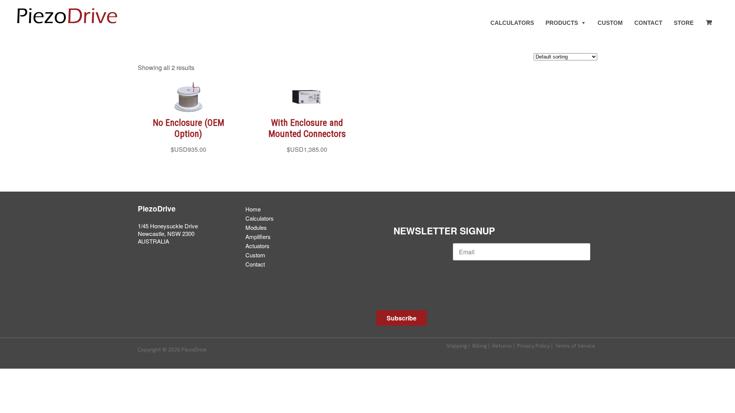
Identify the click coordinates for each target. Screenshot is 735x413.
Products (562, 23)
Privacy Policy (533, 345)
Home (253, 209)
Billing (479, 345)
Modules (256, 227)
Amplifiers (258, 237)
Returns (502, 345)
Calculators (259, 218)
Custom (255, 255)
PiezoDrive (157, 208)
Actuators (257, 246)
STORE (684, 23)
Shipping (456, 345)
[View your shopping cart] (708, 22)
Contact (255, 264)
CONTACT (648, 23)
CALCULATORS (512, 23)
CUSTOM (610, 23)
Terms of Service (575, 345)
